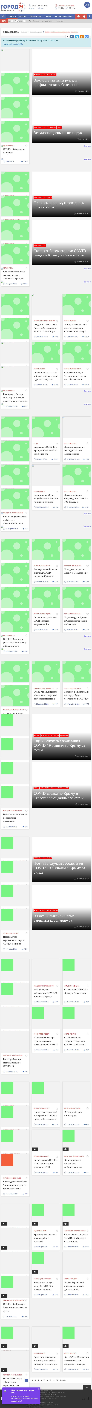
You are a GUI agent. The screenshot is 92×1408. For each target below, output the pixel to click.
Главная (24, 32)
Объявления (35, 16)
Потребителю (34, 21)
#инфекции (44, 321)
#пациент (37, 986)
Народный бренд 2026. (13, 44)
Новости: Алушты (36, 32)
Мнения (22, 16)
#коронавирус (39, 75)
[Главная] (3, 16)
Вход (34, 5)
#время (52, 321)
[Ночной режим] (88, 5)
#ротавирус (51, 75)
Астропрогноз (47, 21)
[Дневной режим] (85, 5)
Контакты (14, 21)
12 (57, 1380)
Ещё (24, 21)
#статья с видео (70, 1279)
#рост (36, 910)
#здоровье (38, 1231)
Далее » (63, 1380)
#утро (36, 443)
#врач (45, 1231)
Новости (12, 16)
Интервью (59, 21)
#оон (59, 127)
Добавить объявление (66, 5)
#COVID (56, 735)
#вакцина (37, 688)
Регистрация (42, 5)
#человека (64, 735)
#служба (6, 1375)
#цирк (49, 197)
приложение (68, 16)
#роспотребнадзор (41, 1034)
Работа (48, 16)
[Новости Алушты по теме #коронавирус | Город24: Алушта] (87, 37)
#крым (36, 321)
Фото (4, 21)
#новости (47, 1279)
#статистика (39, 1108)
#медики (67, 566)
